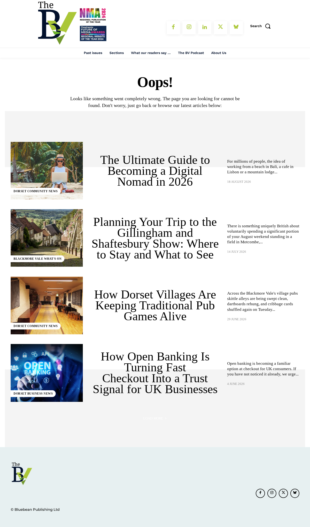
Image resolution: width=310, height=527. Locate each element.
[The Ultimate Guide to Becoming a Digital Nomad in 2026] (47, 170)
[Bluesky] (236, 27)
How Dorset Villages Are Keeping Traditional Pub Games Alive (155, 305)
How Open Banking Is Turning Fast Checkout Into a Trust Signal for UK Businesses (155, 373)
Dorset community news (36, 191)
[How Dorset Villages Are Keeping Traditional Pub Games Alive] (47, 305)
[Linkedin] (204, 27)
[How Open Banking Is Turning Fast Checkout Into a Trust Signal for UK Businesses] (47, 373)
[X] (220, 27)
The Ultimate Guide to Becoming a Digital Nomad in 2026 (155, 170)
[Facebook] (173, 27)
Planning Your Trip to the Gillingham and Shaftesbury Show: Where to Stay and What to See (155, 238)
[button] (262, 26)
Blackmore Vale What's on (38, 258)
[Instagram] (189, 27)
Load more (153, 418)
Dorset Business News (33, 393)
